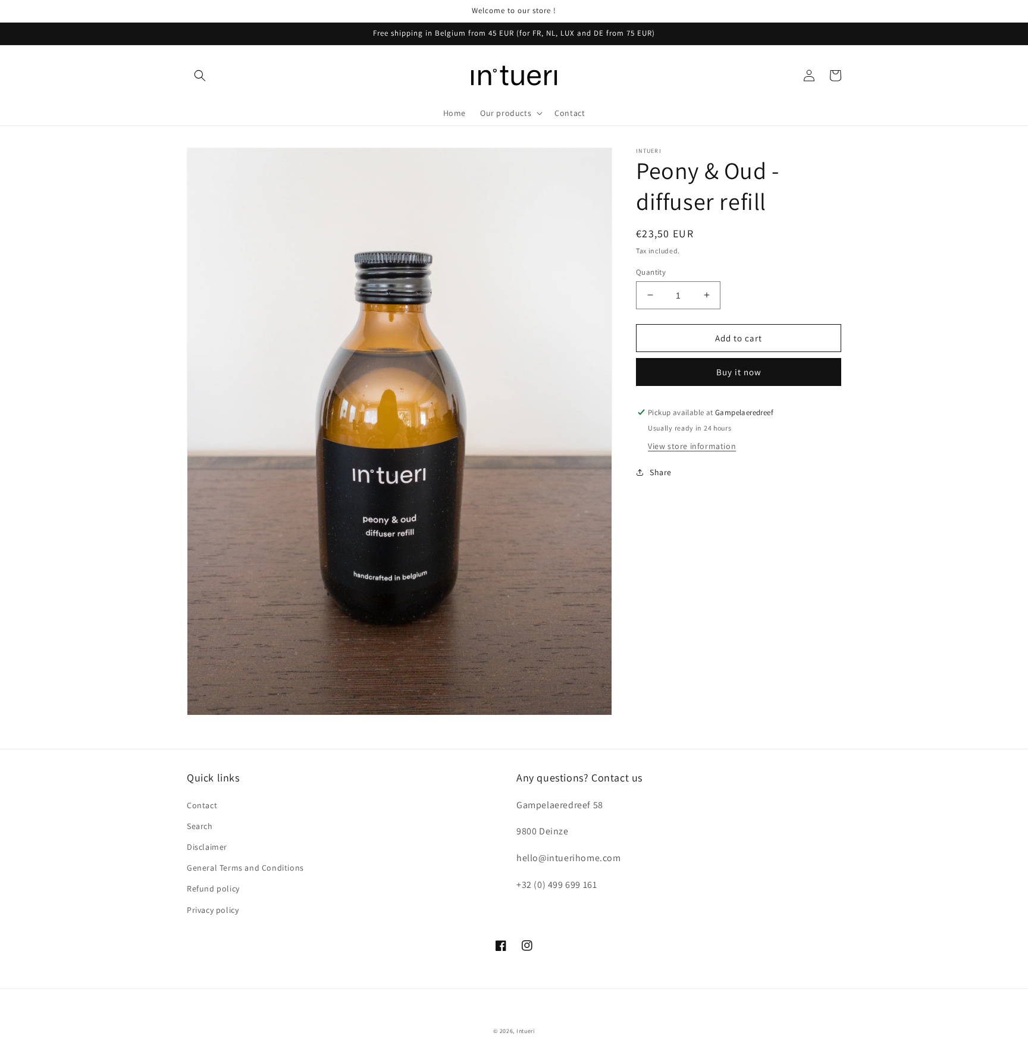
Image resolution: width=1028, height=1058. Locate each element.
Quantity (651, 271)
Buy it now (738, 372)
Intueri (525, 1031)
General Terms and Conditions (245, 867)
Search (200, 826)
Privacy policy (213, 910)
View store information (692, 446)
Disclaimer (207, 847)
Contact (202, 805)
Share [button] (661, 472)
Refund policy (213, 888)
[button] (200, 75)
